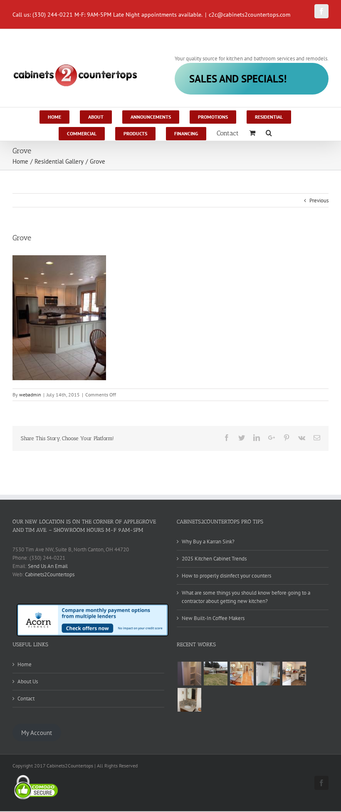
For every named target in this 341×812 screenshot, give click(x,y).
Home (24, 664)
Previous (319, 200)
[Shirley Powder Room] (189, 700)
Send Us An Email (48, 566)
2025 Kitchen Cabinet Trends (214, 558)
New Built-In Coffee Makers (213, 618)
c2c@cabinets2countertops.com (249, 14)
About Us (27, 681)
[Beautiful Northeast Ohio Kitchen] (241, 673)
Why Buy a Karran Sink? (208, 541)
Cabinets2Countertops (49, 574)
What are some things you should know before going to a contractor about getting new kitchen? (246, 597)
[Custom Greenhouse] (215, 673)
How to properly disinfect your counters (226, 575)
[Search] (269, 132)
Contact (26, 698)
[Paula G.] (267, 673)
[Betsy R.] (294, 673)
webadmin (30, 394)
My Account (36, 733)
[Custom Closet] (189, 673)
